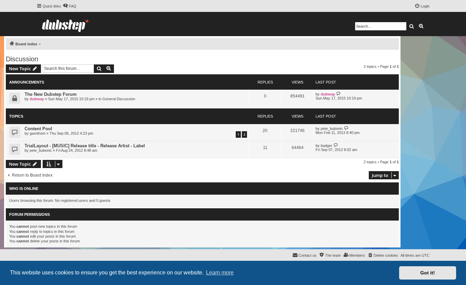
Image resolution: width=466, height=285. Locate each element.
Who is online (23, 188)
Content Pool (38, 128)
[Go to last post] (338, 94)
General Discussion (118, 99)
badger (326, 146)
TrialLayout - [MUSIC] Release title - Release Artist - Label (85, 145)
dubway (37, 99)
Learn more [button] (220, 272)
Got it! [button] (427, 272)
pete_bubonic (332, 128)
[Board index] (65, 24)
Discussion (22, 59)
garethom (37, 133)
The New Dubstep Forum (51, 94)
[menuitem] (69, 6)
